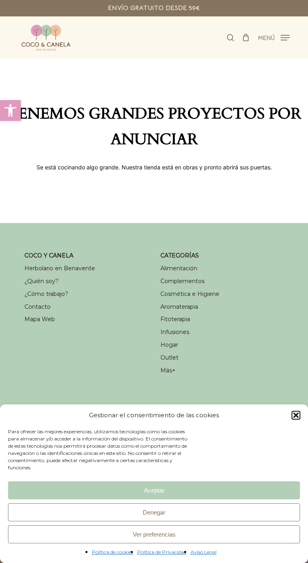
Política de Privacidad (161, 552)
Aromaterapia (179, 306)
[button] (10, 110)
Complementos (182, 281)
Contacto (37, 306)
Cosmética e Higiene (189, 294)
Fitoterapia (175, 319)
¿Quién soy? (41, 281)
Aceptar (154, 490)
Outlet (169, 357)
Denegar (154, 512)
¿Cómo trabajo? (46, 294)
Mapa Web (39, 319)
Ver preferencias (154, 534)
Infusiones (174, 332)
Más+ (168, 370)
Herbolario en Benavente (59, 268)
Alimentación (178, 268)
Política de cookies (112, 552)
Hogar (169, 344)
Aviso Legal (203, 552)
